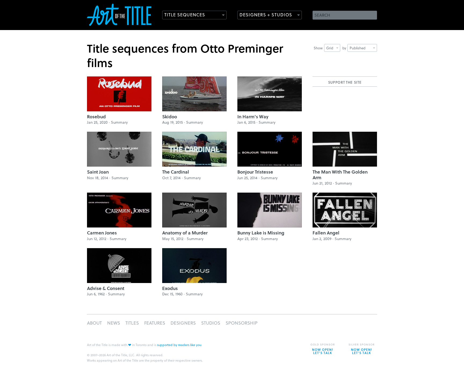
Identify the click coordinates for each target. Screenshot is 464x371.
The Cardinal (175, 171)
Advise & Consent (105, 288)
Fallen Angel (326, 232)
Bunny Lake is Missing (260, 232)
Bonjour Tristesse (255, 171)
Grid (329, 47)
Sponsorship (242, 322)
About (94, 322)
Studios (210, 322)
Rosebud (96, 116)
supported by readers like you (179, 344)
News (113, 322)
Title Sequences (184, 15)
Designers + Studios (266, 15)
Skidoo (169, 116)
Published (357, 47)
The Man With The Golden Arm (340, 174)
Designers (183, 322)
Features (154, 322)
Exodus (170, 288)
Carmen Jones (102, 232)
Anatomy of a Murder (185, 232)
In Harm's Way (253, 116)
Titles (132, 322)
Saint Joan (98, 171)
